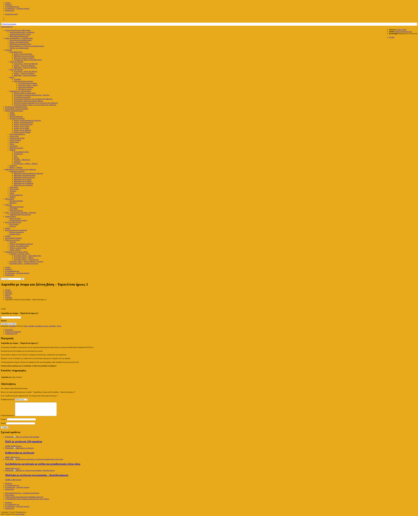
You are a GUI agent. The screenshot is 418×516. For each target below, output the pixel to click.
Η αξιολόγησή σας (8, 415)
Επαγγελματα (14, 142)
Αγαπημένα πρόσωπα (17, 118)
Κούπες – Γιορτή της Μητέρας (24, 66)
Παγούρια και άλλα (16, 148)
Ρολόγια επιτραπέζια (17, 232)
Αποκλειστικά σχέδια (17, 138)
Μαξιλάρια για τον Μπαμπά (23, 183)
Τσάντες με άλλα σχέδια (18, 248)
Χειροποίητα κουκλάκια (22, 97)
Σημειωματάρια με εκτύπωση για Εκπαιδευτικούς (27, 46)
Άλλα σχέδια (14, 136)
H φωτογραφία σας (16, 116)
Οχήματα (17, 162)
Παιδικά (12, 150)
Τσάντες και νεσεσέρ (12, 240)
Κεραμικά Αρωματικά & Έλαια (16, 107)
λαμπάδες (52, 326)
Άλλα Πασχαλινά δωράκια (27, 83)
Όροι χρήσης (9, 495)
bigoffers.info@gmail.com (403, 32)
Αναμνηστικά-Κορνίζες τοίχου (20, 34)
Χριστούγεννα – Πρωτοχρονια (20, 91)
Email (3, 423)
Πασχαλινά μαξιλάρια (25, 87)
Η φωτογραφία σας (16, 195)
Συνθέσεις (13, 165)
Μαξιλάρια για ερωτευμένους (24, 56)
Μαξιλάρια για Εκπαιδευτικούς (20, 44)
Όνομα (4, 419)
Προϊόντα (8, 5)
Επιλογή (18, 446)
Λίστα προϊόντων (7, 27)
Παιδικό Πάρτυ (10, 216)
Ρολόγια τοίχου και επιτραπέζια (16, 230)
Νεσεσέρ (13, 242)
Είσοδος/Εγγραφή (11, 14)
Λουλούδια (13, 146)
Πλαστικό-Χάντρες (16, 211)
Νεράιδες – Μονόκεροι (22, 160)
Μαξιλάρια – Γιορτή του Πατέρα (25, 75)
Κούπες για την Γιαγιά (21, 126)
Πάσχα (12, 77)
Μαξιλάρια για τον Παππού (23, 185)
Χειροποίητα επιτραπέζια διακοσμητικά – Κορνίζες (31, 95)
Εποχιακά (8, 50)
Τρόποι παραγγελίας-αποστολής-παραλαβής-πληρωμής (24, 497)
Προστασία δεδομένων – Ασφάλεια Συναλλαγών (22, 493)
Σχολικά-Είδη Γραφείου (13, 238)
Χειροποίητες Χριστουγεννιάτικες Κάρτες (28, 101)
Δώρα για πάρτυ (15, 218)
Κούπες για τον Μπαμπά (22, 130)
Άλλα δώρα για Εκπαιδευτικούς (21, 40)
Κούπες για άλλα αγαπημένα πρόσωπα (27, 120)
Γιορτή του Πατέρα (16, 69)
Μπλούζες (13, 203)
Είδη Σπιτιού (14, 224)
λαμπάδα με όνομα (41, 326)
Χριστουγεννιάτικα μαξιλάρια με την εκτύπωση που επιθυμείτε (36, 103)
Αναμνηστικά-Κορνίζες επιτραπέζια (22, 32)
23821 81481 (401, 30)
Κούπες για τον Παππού (22, 132)
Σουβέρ (7, 236)
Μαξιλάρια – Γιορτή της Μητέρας (25, 67)
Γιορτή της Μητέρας (16, 62)
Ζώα (15, 156)
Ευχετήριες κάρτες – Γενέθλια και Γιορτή (24, 263)
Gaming (12, 115)
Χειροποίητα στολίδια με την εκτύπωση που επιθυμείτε (33, 99)
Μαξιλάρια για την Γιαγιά (22, 179)
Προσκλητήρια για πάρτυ (18, 220)
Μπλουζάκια (9, 199)
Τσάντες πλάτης (15, 250)
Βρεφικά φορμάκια (16, 201)
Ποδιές (7, 228)
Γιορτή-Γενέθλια (15, 140)
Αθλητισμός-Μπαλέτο (17, 134)
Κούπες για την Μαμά (21, 128)
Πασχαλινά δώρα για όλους (23, 81)
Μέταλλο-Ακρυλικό (17, 207)
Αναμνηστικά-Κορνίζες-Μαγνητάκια (17, 30)
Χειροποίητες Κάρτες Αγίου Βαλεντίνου (28, 60)
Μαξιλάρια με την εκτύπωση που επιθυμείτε (20, 169)
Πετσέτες (13, 226)
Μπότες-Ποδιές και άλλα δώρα (24, 93)
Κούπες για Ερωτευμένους (23, 124)
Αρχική (7, 3)
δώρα (25, 326)
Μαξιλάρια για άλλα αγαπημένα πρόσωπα (28, 173)
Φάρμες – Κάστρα (16, 167)
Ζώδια (12, 144)
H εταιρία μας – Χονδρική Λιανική (17, 8)
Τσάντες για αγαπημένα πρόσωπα (21, 244)
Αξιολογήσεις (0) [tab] (11, 334)
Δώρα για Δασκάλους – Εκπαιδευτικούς (19, 38)
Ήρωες (16, 158)
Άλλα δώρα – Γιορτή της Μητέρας (26, 64)
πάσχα (59, 326)
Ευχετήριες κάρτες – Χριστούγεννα (26, 260)
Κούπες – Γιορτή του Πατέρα (24, 73)
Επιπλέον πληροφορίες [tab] (13, 332)
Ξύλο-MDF (14, 209)
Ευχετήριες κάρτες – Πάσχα (28, 85)
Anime (12, 113)
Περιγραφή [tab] (9, 330)
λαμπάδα (31, 326)
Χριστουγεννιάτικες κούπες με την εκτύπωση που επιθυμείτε (35, 105)
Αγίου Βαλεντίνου (16, 52)
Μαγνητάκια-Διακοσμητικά (19, 36)
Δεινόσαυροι (18, 154)
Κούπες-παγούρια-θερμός (14, 111)
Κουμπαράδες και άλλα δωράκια (16, 109)
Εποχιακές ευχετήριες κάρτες (20, 254)
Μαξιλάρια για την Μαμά (22, 181)
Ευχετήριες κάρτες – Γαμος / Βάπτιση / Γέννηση (26, 261)
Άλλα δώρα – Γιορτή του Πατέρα (25, 71)
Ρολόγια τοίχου (15, 234)
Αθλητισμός (14, 187)
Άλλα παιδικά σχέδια (21, 152)
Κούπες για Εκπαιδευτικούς (19, 42)
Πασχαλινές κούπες (25, 89)
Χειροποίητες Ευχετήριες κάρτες (16, 252)
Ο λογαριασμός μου (12, 7)
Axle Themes (20, 514)
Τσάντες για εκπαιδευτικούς (19, 48)
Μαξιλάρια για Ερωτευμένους (24, 177)
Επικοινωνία (9, 10)
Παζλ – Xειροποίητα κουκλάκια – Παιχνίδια (20, 212)
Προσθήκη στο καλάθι (9, 324)
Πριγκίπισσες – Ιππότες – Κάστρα (25, 163)
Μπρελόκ (8, 205)
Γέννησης (13, 191)
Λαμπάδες (17, 79)
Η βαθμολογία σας (8, 399)
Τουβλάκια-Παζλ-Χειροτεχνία (20, 214)
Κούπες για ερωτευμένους (23, 54)
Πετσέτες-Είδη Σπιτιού (13, 222)
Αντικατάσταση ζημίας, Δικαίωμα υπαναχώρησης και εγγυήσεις (27, 499)
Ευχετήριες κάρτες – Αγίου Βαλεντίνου (27, 256)
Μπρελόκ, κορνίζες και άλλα (24, 58)
